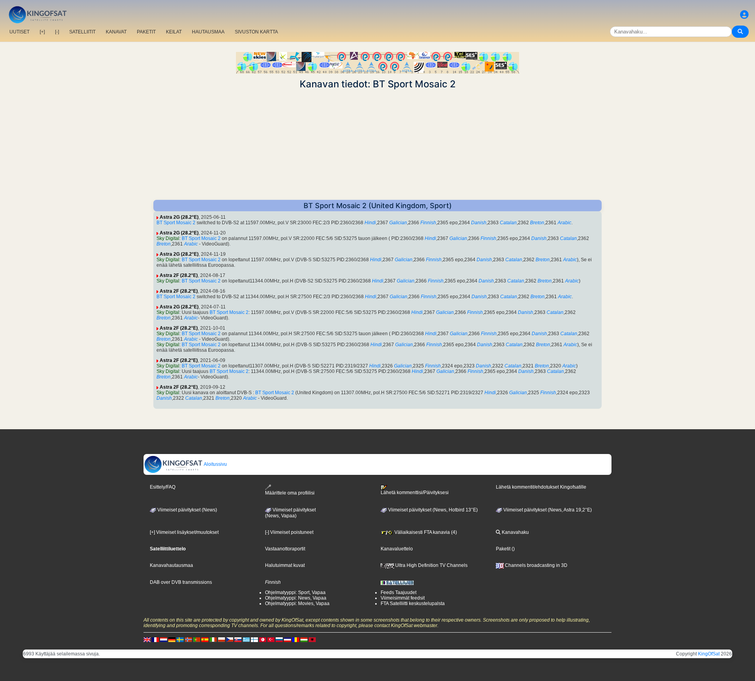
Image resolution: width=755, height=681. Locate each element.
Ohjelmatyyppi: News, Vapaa (295, 598)
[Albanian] (312, 639)
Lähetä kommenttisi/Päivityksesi (415, 492)
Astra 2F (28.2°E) (179, 275)
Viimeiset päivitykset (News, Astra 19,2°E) (547, 510)
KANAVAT (116, 32)
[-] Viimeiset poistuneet (289, 532)
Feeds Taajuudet (398, 592)
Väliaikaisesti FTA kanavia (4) (425, 532)
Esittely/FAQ (162, 487)
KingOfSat (709, 654)
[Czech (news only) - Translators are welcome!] (229, 639)
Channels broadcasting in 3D (535, 565)
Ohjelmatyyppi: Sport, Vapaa (295, 592)
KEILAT (174, 32)
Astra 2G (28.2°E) (179, 217)
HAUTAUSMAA (208, 32)
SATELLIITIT (82, 32)
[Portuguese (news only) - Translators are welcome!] (196, 639)
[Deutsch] (171, 639)
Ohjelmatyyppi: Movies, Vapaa (297, 603)
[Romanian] (295, 639)
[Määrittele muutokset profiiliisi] (744, 15)
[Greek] (246, 639)
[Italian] (213, 639)
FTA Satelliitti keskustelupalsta (413, 603)
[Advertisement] (377, 145)
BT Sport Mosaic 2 (176, 222)
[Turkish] (270, 639)
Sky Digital (168, 238)
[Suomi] (254, 639)
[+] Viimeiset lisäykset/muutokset (184, 532)
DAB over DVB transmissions (181, 582)
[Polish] (221, 639)
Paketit (503, 549)
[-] (57, 32)
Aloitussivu (215, 464)
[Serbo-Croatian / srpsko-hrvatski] (287, 639)
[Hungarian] (304, 639)
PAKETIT (146, 32)
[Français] (155, 639)
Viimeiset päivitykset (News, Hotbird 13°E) (432, 510)
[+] (42, 32)
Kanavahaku (515, 532)
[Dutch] (163, 639)
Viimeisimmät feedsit (403, 598)
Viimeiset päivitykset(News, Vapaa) (290, 513)
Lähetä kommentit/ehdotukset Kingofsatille (541, 487)
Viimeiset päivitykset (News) (186, 510)
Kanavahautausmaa (171, 565)
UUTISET (19, 32)
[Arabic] (262, 639)
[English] (147, 639)
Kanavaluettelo (397, 549)
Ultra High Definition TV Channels (431, 565)
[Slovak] (237, 639)
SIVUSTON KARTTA (256, 32)
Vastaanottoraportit (285, 549)
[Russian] (279, 639)
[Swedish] (180, 639)
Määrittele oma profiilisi (290, 493)
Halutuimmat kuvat (285, 565)
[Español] (204, 639)
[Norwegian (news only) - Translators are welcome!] (188, 639)
